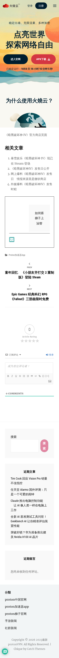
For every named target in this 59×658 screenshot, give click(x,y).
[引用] (32, 376)
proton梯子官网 (16, 614)
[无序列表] (28, 376)
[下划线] (16, 376)
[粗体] (8, 376)
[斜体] (12, 376)
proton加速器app (17, 255)
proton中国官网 (16, 599)
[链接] (39, 376)
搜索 (14, 437)
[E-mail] (11, 241)
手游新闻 (11, 621)
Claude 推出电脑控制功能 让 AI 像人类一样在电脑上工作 (29, 505)
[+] (47, 376)
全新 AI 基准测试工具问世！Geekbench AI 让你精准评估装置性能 (29, 521)
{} (43, 376)
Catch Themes (36, 648)
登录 (51, 354)
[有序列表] (24, 376)
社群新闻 (11, 628)
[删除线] (20, 376)
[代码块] (36, 376)
